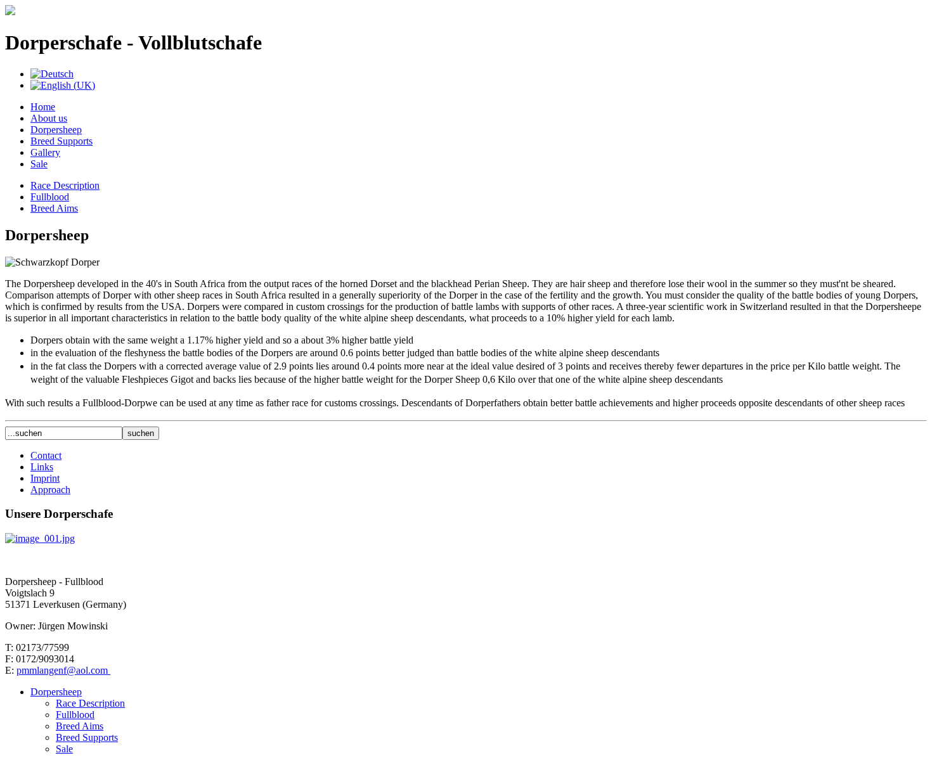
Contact (45, 455)
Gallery (45, 152)
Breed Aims (54, 208)
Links (41, 466)
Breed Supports (61, 141)
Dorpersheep (56, 129)
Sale (39, 163)
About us (48, 118)
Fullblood (49, 196)
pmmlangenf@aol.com (63, 670)
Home (42, 106)
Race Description (65, 185)
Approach (50, 489)
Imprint (45, 478)
